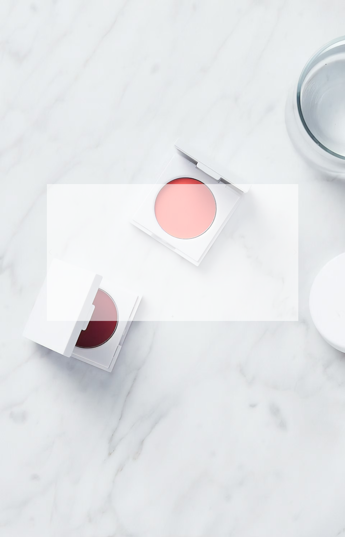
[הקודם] (50, 252)
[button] (241, 191)
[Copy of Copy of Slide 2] (172, 316)
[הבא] (295, 252)
